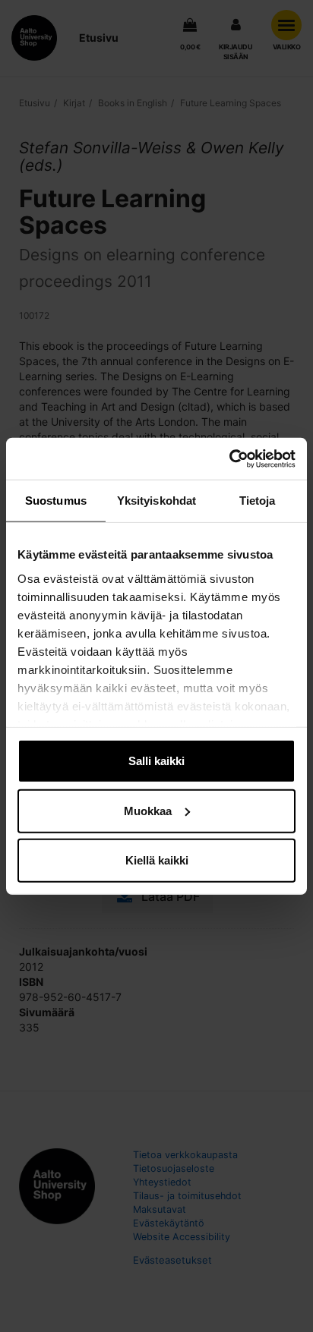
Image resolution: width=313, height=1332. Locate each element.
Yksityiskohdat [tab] (156, 500)
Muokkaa (148, 810)
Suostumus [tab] (56, 500)
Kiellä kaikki (156, 860)
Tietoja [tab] (257, 500)
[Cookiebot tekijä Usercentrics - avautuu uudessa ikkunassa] (229, 458)
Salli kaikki (156, 760)
